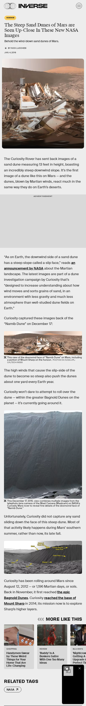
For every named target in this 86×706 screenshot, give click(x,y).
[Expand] (66, 668)
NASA (10, 689)
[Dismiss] (79, 668)
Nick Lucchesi (18, 48)
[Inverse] (33, 6)
